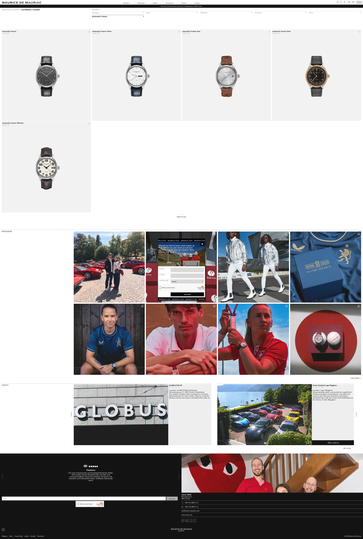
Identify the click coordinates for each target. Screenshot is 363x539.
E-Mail (162, 275)
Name (161, 269)
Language (163, 280)
